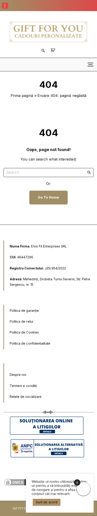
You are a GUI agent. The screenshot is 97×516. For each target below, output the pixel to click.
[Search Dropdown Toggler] (43, 50)
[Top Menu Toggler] (90, 65)
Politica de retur (21, 321)
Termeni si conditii (23, 386)
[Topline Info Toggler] (5, 6)
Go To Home (48, 197)
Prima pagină (22, 95)
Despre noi (18, 375)
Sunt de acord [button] (46, 502)
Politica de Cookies (24, 332)
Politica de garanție (24, 310)
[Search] (89, 172)
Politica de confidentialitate (30, 343)
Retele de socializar (25, 396)
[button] (53, 50)
